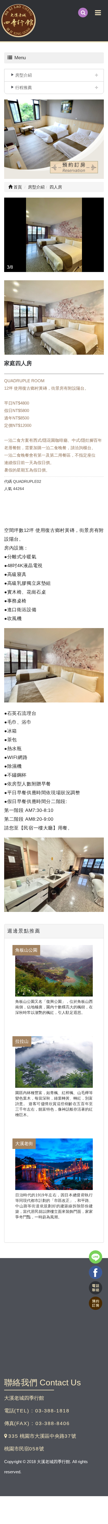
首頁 (17, 187)
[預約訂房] (54, 140)
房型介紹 (23, 75)
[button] (9, 234)
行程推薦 (23, 87)
